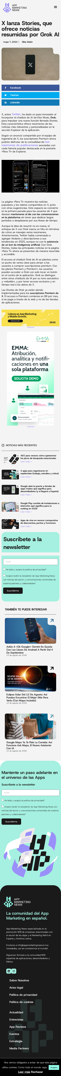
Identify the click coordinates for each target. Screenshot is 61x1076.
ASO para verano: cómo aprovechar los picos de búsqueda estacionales (38, 457)
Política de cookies (21, 1002)
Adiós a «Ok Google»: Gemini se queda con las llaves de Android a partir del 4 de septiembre (29, 649)
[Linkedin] (8, 971)
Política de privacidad (23, 995)
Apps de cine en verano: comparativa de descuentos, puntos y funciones (39, 521)
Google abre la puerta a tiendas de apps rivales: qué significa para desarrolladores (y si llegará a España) (39, 489)
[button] (55, 7)
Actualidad (16, 1012)
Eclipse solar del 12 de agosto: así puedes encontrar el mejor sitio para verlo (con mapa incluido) (27, 697)
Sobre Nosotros (19, 980)
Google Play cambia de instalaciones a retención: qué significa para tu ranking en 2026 (39, 506)
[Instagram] (13, 971)
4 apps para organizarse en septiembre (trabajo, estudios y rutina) (39, 472)
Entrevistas (16, 1019)
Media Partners (19, 1048)
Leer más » (26, 461)
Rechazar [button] (37, 1072)
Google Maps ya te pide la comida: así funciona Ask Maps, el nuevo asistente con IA (29, 745)
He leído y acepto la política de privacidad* (26, 569)
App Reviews (17, 1027)
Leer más (24, 1072)
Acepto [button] (54, 1067)
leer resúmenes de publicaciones (26, 143)
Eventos (14, 1034)
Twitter (16, 114)
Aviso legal (16, 987)
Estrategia (15, 1041)
